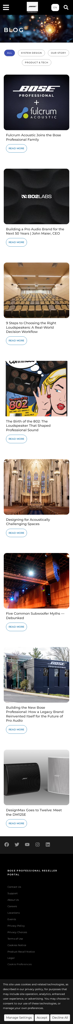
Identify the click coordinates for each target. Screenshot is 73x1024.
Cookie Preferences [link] (19, 964)
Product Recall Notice (21, 951)
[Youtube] (27, 844)
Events (11, 919)
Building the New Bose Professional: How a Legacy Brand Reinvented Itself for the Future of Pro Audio (34, 714)
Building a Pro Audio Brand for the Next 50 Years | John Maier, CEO (35, 231)
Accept (42, 1017)
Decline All (60, 1017)
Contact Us (14, 887)
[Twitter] (17, 844)
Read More (16, 148)
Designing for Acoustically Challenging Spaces (28, 522)
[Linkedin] (47, 844)
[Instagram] (37, 844)
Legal (11, 958)
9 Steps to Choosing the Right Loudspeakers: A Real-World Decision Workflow (31, 327)
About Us (13, 899)
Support (12, 893)
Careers (12, 906)
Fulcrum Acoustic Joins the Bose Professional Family (33, 137)
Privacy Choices (17, 932)
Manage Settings (19, 1017)
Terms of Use (15, 938)
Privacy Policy (16, 925)
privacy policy (34, 989)
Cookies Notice (16, 945)
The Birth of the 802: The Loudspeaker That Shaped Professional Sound (28, 425)
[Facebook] (6, 844)
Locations (13, 912)
